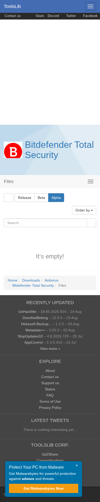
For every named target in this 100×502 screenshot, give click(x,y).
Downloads (31, 280)
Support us (50, 383)
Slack (39, 16)
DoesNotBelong (35, 318)
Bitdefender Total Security (59, 149)
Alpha (56, 198)
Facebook (90, 16)
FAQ (50, 395)
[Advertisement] (50, 72)
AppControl (33, 342)
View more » (50, 348)
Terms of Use (50, 401)
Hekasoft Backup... (36, 324)
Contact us (12, 16)
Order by (83, 210)
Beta (41, 198)
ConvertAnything (50, 460)
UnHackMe (27, 312)
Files (9, 181)
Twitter (70, 16)
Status (50, 389)
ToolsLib (12, 6)
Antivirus (51, 280)
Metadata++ (35, 330)
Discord (53, 16)
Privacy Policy (50, 408)
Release (24, 198)
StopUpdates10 (30, 336)
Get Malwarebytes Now (44, 488)
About (50, 371)
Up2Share (50, 454)
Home (12, 280)
